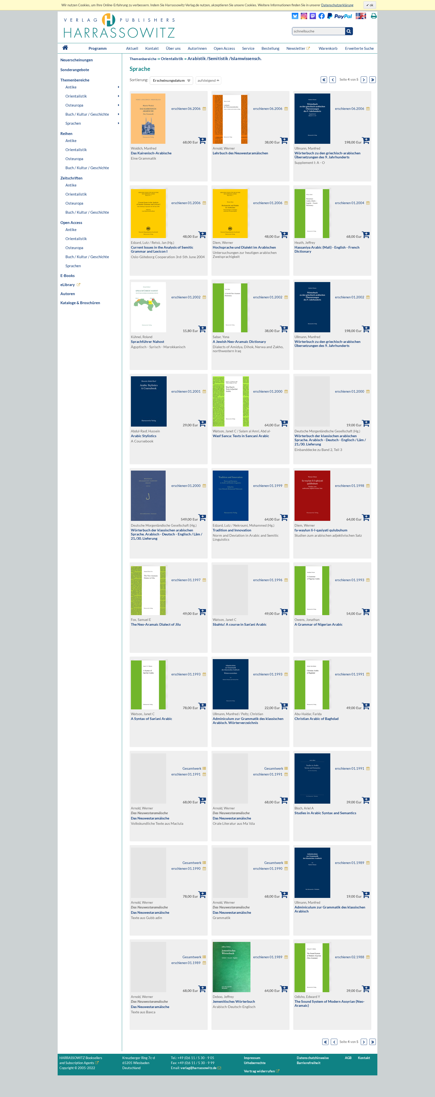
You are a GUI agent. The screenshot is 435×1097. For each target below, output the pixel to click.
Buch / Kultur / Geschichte (87, 114)
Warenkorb (328, 48)
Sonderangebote (74, 69)
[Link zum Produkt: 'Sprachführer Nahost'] (148, 331)
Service (248, 48)
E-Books (67, 275)
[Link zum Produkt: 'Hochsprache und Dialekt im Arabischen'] (231, 237)
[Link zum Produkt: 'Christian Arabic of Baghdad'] (313, 708)
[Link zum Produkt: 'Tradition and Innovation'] (230, 519)
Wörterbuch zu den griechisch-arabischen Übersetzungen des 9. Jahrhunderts (327, 155)
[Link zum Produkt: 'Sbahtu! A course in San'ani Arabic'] (250, 590)
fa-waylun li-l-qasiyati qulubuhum (321, 530)
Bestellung (270, 48)
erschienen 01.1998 (349, 486)
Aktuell (132, 48)
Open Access (224, 48)
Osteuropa (74, 105)
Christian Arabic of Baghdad (317, 718)
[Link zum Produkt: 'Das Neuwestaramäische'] (168, 778)
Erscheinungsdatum (169, 80)
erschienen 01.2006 (186, 203)
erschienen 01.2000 (267, 391)
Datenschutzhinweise (313, 1058)
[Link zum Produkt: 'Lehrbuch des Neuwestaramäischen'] (231, 142)
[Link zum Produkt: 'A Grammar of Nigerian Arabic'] (313, 614)
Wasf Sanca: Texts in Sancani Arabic (241, 436)
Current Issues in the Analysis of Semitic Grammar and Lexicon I (162, 249)
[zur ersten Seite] (324, 79)
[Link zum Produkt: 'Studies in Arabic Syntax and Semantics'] (312, 802)
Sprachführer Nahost (147, 341)
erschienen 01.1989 (349, 863)
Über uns (173, 48)
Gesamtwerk (192, 768)
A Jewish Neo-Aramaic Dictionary (239, 341)
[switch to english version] (361, 16)
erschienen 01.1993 (349, 580)
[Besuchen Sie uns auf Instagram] (302, 18)
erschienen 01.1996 (267, 580)
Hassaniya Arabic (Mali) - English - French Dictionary (327, 249)
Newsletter (295, 48)
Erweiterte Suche (359, 48)
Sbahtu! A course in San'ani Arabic (240, 624)
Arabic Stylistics (143, 436)
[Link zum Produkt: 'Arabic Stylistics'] (149, 425)
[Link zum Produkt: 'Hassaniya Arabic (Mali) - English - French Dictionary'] (313, 237)
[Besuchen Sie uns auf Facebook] (320, 18)
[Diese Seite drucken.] (374, 16)
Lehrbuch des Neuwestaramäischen (240, 153)
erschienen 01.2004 (349, 203)
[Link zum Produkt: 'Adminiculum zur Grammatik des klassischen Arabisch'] (312, 896)
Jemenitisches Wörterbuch (234, 1001)
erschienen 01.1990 (186, 869)
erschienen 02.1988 (349, 957)
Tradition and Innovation (232, 530)
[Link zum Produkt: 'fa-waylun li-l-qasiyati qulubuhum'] (312, 519)
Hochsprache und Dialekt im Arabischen (244, 247)
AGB (348, 1058)
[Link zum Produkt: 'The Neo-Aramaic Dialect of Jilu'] (149, 614)
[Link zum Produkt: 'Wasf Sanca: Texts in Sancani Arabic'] (231, 425)
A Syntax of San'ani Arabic (151, 718)
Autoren (67, 293)
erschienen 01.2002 (186, 297)
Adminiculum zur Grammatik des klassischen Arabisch (330, 909)
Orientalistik (76, 96)
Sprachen (73, 123)
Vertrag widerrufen (259, 1071)
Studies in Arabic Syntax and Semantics (325, 813)
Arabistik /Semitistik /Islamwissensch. (225, 58)
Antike (71, 87)
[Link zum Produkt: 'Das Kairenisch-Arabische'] (148, 142)
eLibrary (67, 284)
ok (371, 5)
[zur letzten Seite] (372, 79)
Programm (98, 48)
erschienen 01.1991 (349, 674)
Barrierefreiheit (308, 1063)
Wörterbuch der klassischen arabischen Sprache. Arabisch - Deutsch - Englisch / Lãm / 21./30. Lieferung (330, 440)
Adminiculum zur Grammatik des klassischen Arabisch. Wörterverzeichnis (248, 720)
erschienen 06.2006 (186, 109)
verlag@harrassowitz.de (198, 1068)
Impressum (252, 1058)
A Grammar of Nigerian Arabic (319, 624)
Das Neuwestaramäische (150, 818)
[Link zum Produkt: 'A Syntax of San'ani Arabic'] (149, 708)
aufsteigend (207, 80)
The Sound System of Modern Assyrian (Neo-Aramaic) (330, 1003)
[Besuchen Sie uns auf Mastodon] (311, 18)
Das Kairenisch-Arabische (151, 153)
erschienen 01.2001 (186, 391)
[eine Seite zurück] (332, 79)
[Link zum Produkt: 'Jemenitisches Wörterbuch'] (231, 991)
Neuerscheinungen (76, 60)
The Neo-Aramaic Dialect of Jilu (156, 624)
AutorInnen (197, 48)
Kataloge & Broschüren (80, 302)
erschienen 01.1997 (186, 580)
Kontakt (152, 48)
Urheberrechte (255, 1063)
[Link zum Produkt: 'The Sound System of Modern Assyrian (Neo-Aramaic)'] (313, 991)
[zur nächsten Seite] (364, 79)
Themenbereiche (143, 59)
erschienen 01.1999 (267, 486)
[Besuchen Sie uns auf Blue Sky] (295, 18)
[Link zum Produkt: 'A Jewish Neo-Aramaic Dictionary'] (231, 331)
